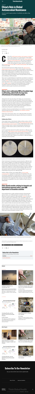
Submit (31, 255)
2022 (4, 83)
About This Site (12, 380)
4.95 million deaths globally (20, 64)
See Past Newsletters (6, 257)
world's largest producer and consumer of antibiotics (22, 56)
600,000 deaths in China (8, 64)
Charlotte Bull (5, 49)
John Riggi (21, 316)
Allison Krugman (5, 317)
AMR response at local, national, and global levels (18, 131)
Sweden (24, 196)
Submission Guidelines (21, 380)
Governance (4, 4)
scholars (9, 83)
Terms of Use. (26, 391)
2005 (7, 80)
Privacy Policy (22, 391)
